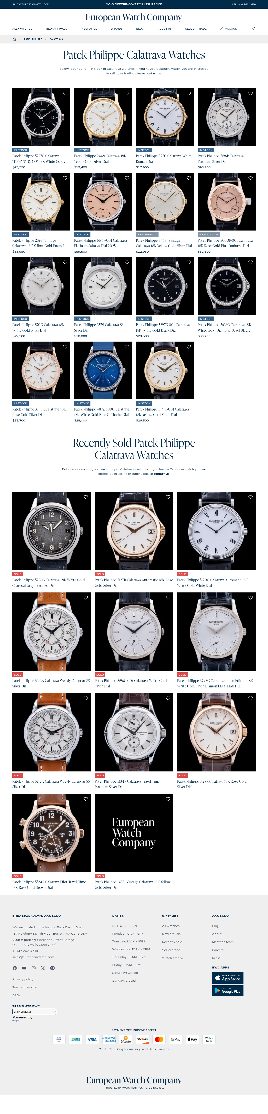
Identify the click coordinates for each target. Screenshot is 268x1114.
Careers (217, 950)
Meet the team (223, 942)
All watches (171, 926)
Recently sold (172, 942)
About (217, 934)
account (232, 28)
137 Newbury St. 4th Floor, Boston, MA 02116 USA (49, 933)
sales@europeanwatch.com (30, 4)
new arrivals (56, 28)
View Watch (41, 117)
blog (140, 28)
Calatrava (56, 39)
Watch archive (173, 958)
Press (216, 958)
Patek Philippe (33, 39)
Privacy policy (22, 979)
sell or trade (196, 28)
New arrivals (171, 934)
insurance (89, 28)
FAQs (16, 995)
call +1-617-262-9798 (244, 4)
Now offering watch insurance (134, 4)
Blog (215, 926)
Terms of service (24, 987)
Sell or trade (171, 950)
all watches (22, 28)
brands (117, 28)
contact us (153, 73)
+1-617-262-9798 (25, 950)
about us (165, 28)
